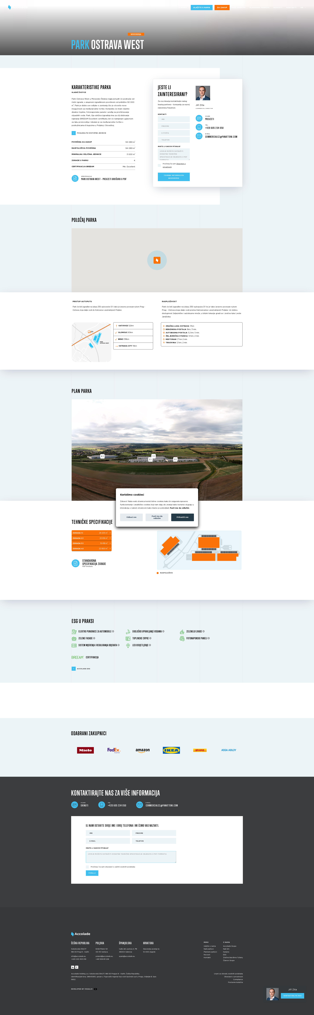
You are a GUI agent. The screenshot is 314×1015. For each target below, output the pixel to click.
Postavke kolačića (235, 982)
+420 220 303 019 (78, 959)
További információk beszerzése (174, 177)
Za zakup (222, 7)
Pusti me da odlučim (179, 508)
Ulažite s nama (201, 7)
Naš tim (226, 949)
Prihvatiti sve (182, 517)
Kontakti (291, 7)
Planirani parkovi (259, 7)
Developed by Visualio (82, 989)
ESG (224, 955)
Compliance (238, 979)
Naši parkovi (239, 7)
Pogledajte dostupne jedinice (91, 133)
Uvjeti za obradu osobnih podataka (228, 974)
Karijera (226, 952)
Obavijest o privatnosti (233, 977)
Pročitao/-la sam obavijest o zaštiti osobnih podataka (113, 867)
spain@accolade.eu (127, 956)
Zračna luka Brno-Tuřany (233, 957)
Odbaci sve (131, 517)
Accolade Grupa (229, 946)
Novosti (277, 7)
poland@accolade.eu (104, 956)
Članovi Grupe (229, 960)
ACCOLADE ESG (83, 668)
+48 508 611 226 (102, 959)
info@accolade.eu (78, 956)
